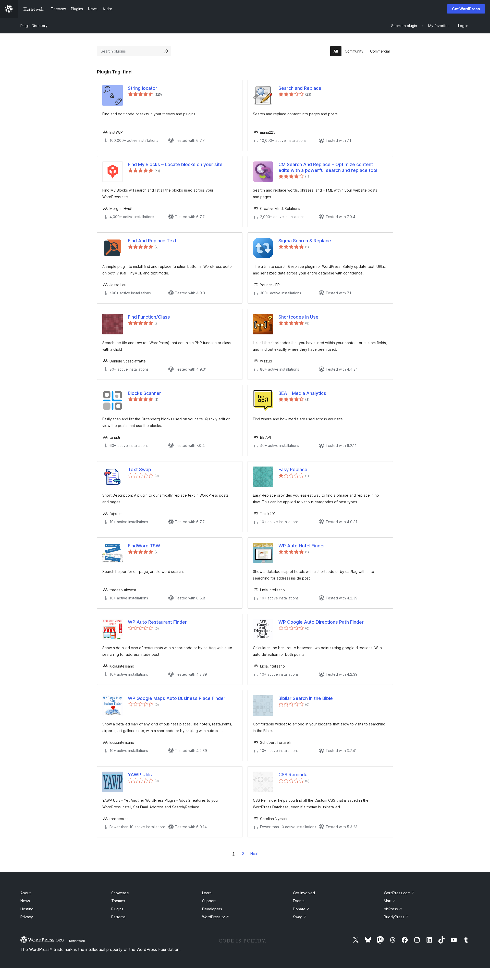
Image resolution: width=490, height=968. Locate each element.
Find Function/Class (149, 317)
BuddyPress (396, 917)
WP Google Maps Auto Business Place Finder (176, 698)
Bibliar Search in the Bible (305, 698)
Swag (300, 917)
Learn (207, 893)
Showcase (120, 893)
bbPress (393, 909)
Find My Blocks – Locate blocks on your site (175, 164)
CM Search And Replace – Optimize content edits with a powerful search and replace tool (327, 167)
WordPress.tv (215, 917)
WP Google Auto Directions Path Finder (321, 622)
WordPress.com (399, 893)
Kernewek (77, 941)
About (25, 893)
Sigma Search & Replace (304, 240)
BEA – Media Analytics (302, 393)
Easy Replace (292, 469)
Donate (301, 909)
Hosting (26, 909)
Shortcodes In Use (298, 317)
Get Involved (304, 893)
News (25, 901)
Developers (212, 909)
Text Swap (139, 469)
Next (254, 853)
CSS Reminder (293, 774)
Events (298, 901)
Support (209, 901)
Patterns (118, 917)
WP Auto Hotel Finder (301, 545)
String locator (142, 88)
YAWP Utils (140, 774)
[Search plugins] (166, 51)
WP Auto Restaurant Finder (157, 622)
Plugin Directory (33, 25)
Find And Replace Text (152, 240)
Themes (118, 901)
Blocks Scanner (144, 393)
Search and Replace (299, 88)
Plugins (117, 909)
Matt (390, 901)
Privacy (26, 917)
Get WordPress (466, 9)
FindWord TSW (144, 545)
